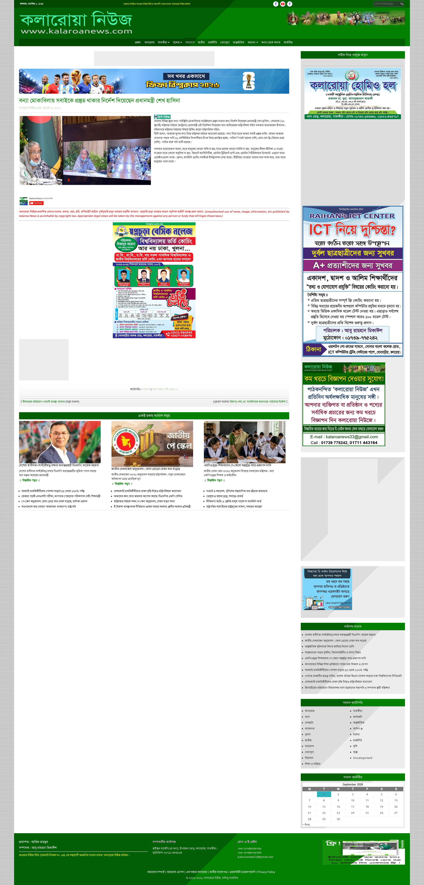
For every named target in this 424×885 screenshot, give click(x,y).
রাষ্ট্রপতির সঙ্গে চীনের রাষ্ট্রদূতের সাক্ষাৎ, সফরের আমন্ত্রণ (234, 506)
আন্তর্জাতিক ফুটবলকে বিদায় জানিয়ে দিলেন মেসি (329, 646)
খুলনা (308, 734)
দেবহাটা (309, 722)
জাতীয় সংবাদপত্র (218, 872)
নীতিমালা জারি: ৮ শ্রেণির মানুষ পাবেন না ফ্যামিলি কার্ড (233, 501)
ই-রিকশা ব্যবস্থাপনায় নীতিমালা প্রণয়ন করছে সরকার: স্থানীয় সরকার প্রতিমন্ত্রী (152, 506)
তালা (307, 717)
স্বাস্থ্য (355, 752)
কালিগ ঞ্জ (358, 728)
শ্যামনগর (310, 728)
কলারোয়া (150, 42)
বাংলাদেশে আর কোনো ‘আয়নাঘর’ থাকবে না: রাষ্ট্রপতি (49, 506)
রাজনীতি (212, 42)
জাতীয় (201, 42)
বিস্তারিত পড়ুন (30, 480)
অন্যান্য (252, 42)
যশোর (176, 42)
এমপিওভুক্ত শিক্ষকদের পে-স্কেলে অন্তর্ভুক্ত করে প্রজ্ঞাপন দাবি (335, 658)
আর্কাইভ (288, 42)
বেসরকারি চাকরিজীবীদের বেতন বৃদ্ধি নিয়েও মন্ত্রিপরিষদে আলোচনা (147, 491)
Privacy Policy (266, 872)
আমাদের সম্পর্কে (155, 872)
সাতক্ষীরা (162, 42)
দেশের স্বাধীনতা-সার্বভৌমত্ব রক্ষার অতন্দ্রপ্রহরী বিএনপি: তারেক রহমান (340, 635)
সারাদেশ (190, 42)
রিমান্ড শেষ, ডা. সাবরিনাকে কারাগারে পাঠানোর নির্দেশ (257, 401)
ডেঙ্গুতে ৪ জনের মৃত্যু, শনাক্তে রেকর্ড (224, 496)
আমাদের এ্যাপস (175, 872)
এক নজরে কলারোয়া (196, 872)
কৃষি (355, 746)
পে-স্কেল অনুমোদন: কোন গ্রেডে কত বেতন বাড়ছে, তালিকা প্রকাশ (54, 501)
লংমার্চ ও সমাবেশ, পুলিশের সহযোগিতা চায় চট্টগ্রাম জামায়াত (236, 491)
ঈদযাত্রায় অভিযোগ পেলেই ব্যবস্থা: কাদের (44, 401)
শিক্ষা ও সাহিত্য (312, 764)
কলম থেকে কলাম (270, 42)
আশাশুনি (357, 717)
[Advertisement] (154, 58)
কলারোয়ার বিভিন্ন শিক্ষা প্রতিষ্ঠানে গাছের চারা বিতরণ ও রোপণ (336, 664)
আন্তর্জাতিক (238, 42)
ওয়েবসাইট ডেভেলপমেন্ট (242, 872)
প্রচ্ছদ (138, 42)
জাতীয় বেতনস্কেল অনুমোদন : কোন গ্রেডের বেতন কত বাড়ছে (335, 640)
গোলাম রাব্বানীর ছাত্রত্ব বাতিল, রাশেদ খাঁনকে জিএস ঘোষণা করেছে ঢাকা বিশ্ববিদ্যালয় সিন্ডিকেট (353, 676)
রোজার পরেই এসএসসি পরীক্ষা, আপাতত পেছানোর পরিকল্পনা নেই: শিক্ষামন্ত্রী (61, 496)
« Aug (306, 824)
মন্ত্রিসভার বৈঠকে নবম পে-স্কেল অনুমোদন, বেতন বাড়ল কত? (144, 501)
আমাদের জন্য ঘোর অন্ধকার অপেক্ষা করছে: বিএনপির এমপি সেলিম (148, 496)
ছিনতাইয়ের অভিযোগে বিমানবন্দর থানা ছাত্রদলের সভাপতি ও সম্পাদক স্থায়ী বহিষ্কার (347, 687)
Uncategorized (362, 758)
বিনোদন (309, 758)
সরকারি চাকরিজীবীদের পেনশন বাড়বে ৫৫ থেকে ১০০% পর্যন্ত (53, 491)
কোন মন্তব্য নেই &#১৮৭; (165, 389)
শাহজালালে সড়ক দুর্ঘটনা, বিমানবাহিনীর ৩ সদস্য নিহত (333, 652)
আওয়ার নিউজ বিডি (29, 855)
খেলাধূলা (225, 42)
